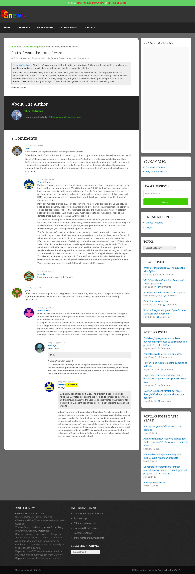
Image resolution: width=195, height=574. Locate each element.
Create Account (154, 222)
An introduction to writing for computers (164, 292)
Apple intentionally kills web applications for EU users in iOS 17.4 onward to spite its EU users (165, 442)
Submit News (68, 27)
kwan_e (52, 345)
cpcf (27, 148)
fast (21, 65)
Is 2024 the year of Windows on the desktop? (162, 428)
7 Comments (83, 58)
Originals (23, 27)
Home (7, 27)
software (27, 65)
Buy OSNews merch (156, 171)
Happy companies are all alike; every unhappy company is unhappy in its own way (164, 378)
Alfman (62, 384)
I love (16, 65)
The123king (43, 182)
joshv (28, 290)
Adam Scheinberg (53, 527)
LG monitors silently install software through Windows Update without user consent (164, 394)
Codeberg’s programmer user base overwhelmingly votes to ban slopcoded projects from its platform (165, 342)
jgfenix (41, 274)
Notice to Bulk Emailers (86, 528)
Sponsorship (45, 27)
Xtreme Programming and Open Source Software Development (164, 312)
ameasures (43, 310)
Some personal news (154, 482)
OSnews (19, 570)
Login (149, 227)
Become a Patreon (156, 167)
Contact (89, 27)
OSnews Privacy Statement (30, 513)
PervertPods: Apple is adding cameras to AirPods (165, 365)
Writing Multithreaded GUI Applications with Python (164, 270)
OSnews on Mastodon (85, 523)
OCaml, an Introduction (155, 301)
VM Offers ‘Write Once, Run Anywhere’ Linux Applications (163, 282)
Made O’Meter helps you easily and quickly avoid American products (162, 456)
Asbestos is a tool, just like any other (162, 354)
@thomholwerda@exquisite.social (65, 117)
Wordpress (43, 530)
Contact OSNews (83, 533)
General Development (33, 46)
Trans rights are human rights (89, 538)
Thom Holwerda (21, 58)
